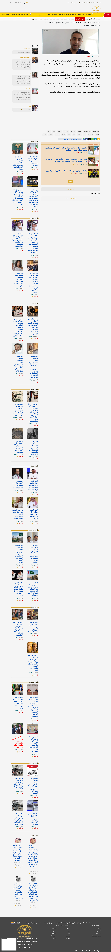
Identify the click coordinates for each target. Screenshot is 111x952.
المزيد (70, 182)
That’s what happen (25, 57)
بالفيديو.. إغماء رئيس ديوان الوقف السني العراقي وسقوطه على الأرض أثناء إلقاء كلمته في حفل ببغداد (17, 197)
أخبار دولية (34, 141)
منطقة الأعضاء (92, 3)
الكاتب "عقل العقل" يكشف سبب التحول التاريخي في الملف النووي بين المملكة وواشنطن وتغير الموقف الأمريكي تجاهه (33, 892)
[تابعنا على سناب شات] (13, 2)
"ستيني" (90, 135)
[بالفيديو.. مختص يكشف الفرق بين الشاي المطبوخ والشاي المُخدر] (32, 614)
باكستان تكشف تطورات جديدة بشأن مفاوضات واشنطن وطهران (33, 161)
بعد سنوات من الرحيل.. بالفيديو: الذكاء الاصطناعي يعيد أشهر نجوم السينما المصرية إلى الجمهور (33, 326)
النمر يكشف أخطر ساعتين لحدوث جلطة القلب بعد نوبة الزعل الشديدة (33, 485)
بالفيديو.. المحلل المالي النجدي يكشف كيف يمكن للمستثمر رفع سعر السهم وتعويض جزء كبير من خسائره (33, 553)
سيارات (40, 19)
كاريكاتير (53, 933)
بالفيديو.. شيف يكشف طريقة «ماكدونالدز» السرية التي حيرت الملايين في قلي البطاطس (18, 628)
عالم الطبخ (52, 19)
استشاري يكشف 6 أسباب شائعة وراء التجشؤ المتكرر (18, 484)
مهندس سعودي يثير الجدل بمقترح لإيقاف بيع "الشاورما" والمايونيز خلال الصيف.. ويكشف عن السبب (33, 663)
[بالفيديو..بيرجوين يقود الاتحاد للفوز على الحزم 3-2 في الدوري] (93, 173)
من (74, 135)
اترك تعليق (70, 189)
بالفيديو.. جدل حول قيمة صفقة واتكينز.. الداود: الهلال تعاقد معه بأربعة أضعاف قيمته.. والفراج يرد (65, 149)
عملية (63, 135)
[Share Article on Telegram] (95, 139)
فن (69, 19)
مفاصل (50, 135)
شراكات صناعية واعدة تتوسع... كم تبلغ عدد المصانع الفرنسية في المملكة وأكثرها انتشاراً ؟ (33, 589)
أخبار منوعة (34, 218)
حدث (49, 131)
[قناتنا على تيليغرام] (11, 2)
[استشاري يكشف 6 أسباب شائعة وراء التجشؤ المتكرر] (17, 473)
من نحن (99, 3)
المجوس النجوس (27, 48)
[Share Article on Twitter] (89, 139)
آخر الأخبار (92, 19)
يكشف (59, 131)
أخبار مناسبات (33, 682)
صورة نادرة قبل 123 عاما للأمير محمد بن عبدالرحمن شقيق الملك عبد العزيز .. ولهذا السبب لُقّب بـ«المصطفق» (33, 412)
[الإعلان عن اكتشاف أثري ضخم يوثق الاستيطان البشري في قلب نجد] (17, 433)
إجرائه (69, 135)
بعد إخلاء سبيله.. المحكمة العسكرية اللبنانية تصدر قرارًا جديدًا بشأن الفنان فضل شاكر (18, 363)
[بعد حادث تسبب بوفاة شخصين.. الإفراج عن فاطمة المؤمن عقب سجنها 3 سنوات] (17, 265)
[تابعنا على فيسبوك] (18, 2)
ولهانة (30, 73)
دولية (86, 19)
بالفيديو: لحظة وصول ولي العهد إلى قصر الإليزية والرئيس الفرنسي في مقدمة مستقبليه (33, 744)
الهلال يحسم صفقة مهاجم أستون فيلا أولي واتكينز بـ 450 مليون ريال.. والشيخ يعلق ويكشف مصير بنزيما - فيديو (66, 160)
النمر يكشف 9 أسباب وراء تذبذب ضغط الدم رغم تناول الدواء (33, 514)
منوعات (73, 19)
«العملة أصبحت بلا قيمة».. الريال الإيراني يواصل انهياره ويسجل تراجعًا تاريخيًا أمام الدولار (18, 589)
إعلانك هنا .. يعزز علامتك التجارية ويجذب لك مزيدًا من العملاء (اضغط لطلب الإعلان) (86, 14)
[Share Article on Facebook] (86, 139)
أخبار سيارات (34, 763)
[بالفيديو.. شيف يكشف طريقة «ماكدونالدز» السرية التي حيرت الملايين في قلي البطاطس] (17, 614)
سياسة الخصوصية (71, 3)
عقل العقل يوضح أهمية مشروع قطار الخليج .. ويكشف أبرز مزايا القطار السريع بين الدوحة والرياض (18, 891)
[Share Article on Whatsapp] (92, 139)
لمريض (97, 135)
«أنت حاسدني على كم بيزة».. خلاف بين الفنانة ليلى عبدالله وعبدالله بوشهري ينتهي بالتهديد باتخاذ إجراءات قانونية (18, 327)
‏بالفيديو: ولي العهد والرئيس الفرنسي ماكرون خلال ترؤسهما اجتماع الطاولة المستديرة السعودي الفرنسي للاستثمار (33, 706)
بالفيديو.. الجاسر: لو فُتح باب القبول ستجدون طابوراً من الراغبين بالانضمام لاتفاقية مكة (17, 240)
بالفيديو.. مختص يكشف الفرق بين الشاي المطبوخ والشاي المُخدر (32, 626)
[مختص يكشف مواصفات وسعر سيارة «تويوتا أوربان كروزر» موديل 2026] (17, 770)
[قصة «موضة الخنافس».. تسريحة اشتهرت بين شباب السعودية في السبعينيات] (17, 396)
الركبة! (44, 135)
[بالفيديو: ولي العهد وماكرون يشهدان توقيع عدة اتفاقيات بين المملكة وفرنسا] (17, 689)
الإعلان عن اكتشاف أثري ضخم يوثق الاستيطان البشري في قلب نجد (18, 447)
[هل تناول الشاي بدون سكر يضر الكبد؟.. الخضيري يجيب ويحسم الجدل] (17, 502)
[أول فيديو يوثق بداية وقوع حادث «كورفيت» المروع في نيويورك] (32, 805)
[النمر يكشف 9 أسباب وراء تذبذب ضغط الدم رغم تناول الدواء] (32, 502)
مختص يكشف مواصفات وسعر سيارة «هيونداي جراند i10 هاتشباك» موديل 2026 (18, 819)
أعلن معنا (79, 3)
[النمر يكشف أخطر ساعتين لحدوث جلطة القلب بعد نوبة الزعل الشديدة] (32, 473)
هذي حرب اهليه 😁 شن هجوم (23, 109)
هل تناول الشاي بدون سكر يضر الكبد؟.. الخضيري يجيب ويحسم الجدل (17, 514)
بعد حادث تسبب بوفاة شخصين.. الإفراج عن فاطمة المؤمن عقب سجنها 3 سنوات (18, 279)
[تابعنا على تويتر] (21, 3)
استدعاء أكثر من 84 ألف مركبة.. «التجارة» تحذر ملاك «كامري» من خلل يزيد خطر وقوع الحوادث (33, 785)
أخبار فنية (35, 304)
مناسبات (45, 19)
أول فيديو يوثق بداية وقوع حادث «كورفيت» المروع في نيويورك (33, 819)
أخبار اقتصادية (33, 530)
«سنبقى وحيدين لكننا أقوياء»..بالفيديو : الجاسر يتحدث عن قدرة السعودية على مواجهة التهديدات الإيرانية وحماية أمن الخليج (32, 243)
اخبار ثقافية (34, 389)
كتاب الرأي (35, 19)
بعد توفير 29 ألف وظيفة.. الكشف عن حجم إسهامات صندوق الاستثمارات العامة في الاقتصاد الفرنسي (18, 553)
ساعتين (79, 135)
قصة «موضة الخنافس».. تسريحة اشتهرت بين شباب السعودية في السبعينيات (18, 409)
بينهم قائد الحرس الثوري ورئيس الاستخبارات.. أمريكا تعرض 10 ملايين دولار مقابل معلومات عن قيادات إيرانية (33, 198)
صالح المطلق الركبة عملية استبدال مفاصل (88, 131)
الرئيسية (98, 19)
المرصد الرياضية (80, 19)
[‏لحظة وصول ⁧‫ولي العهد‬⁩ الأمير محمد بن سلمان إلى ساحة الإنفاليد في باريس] (17, 728)
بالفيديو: (73, 131)
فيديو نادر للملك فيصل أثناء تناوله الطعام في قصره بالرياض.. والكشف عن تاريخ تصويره (33, 448)
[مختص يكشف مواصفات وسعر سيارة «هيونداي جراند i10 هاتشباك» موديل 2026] (17, 805)
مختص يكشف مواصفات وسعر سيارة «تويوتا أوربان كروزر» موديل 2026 (18, 783)
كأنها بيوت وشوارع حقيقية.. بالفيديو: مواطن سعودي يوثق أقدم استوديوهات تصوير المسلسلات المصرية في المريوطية (32, 366)
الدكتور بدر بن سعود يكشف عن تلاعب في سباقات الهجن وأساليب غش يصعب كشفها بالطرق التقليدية (18, 853)
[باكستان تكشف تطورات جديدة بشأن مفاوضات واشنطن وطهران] (32, 148)
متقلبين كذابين (27, 88)
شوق (30, 106)
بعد (84, 135)
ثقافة (65, 19)
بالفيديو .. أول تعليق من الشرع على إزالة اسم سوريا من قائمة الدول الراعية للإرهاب (18, 163)
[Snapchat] (98, 139)
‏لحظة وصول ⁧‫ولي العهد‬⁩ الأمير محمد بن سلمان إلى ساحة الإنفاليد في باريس (18, 742)
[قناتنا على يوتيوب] (16, 2)
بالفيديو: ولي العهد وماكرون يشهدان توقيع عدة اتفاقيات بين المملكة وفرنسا (18, 702)
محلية (54, 931)
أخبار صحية (34, 466)
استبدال (57, 135)
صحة (61, 19)
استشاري (66, 131)
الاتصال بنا (85, 3)
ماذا (54, 131)
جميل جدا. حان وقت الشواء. (23, 52)
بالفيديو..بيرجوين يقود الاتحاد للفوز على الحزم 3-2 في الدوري (66, 171)
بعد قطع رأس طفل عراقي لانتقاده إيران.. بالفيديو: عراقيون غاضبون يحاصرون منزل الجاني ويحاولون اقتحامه (33, 282)
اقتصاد (57, 19)
